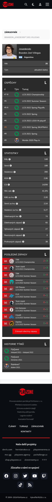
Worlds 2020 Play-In (31, 140)
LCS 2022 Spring (29, 114)
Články (12, 426)
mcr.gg (8, 454)
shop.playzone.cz (13, 460)
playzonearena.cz (41, 449)
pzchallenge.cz (40, 454)
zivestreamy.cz (32, 460)
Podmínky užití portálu (26, 412)
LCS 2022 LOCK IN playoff (34, 121)
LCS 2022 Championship (33, 94)
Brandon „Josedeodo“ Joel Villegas (21, 37)
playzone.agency (22, 454)
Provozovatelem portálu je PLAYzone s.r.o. (26, 401)
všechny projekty (44, 460)
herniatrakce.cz (23, 449)
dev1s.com (7, 449)
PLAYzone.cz (22, 497)
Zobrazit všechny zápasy (26, 331)
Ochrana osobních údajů (26, 408)
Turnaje (23, 426)
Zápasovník (10, 32)
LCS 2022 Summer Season (34, 101)
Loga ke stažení (26, 416)
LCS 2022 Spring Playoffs (33, 107)
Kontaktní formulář (26, 419)
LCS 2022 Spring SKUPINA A (35, 127)
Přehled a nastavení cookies (26, 405)
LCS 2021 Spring (29, 134)
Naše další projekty (26, 444)
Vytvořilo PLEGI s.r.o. (38, 497)
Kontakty (26, 431)
